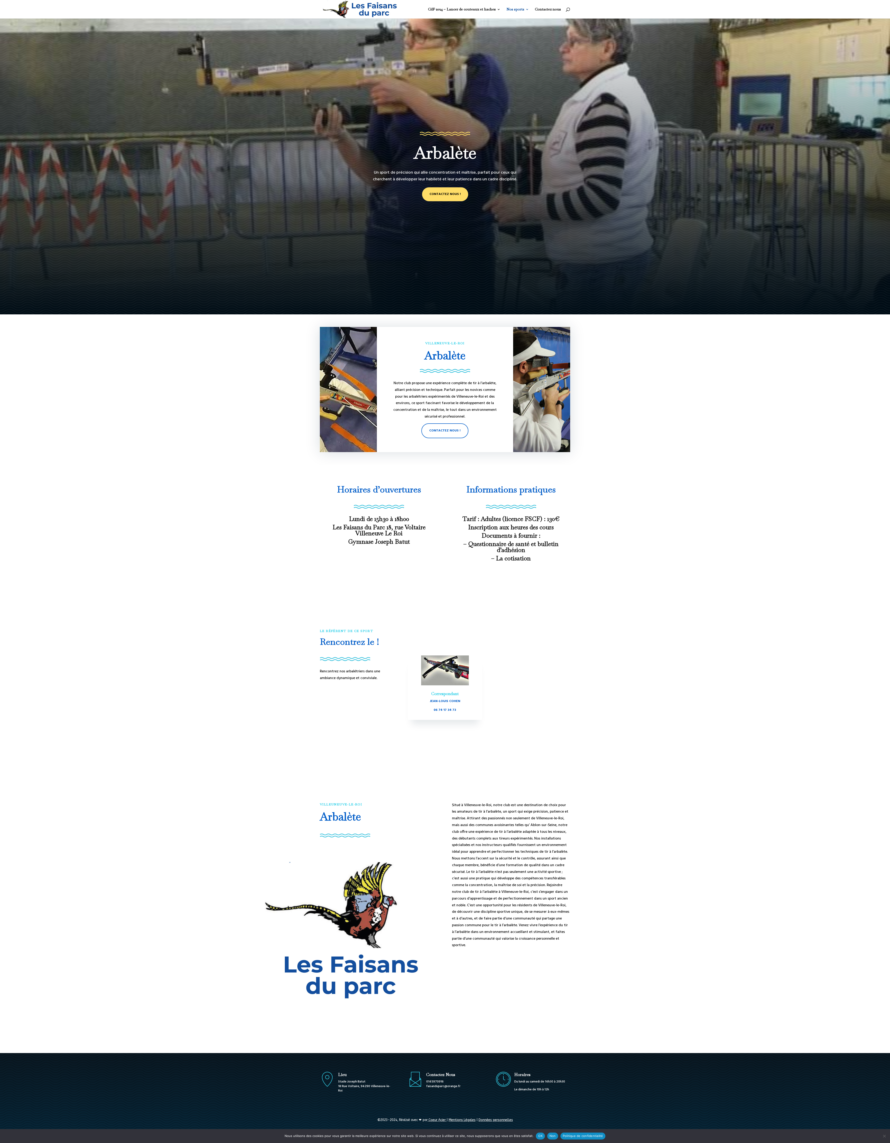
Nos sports (515, 10)
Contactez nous (548, 10)
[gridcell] (511, 875)
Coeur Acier (437, 1120)
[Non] (884, 1136)
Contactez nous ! (445, 194)
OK (540, 1136)
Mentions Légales (462, 1120)
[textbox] (511, 952)
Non (553, 1136)
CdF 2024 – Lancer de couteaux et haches (462, 10)
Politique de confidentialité (583, 1136)
